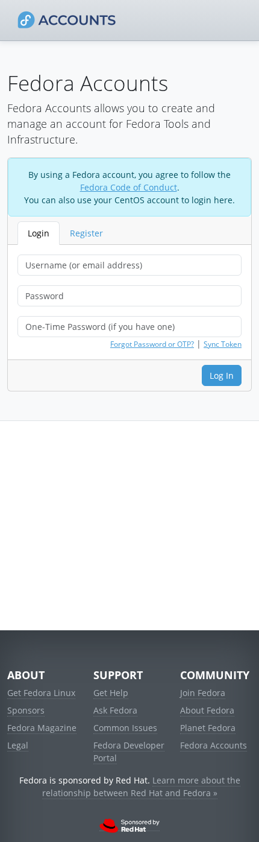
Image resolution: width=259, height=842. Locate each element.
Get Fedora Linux (41, 692)
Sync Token (223, 344)
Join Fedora (202, 692)
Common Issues (125, 727)
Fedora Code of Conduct (128, 187)
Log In (222, 375)
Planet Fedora (208, 727)
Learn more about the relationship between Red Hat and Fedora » (141, 786)
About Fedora (207, 710)
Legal (17, 745)
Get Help (110, 692)
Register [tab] (86, 233)
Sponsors (26, 710)
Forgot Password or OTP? (152, 344)
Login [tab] (38, 233)
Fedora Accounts (213, 745)
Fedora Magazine (41, 727)
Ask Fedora (115, 710)
